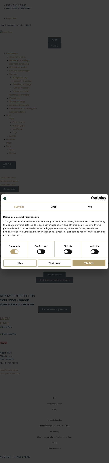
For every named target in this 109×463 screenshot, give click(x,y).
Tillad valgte (54, 263)
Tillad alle (89, 263)
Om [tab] (90, 207)
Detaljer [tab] (54, 207)
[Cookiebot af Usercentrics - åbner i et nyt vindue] (93, 198)
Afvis (20, 263)
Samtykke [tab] (19, 207)
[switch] (41, 251)
